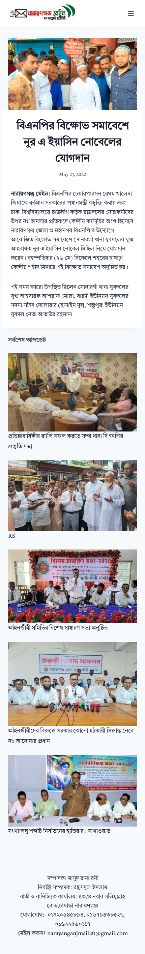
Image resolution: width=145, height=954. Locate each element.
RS (11, 536)
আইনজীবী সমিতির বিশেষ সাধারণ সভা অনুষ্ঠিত (58, 628)
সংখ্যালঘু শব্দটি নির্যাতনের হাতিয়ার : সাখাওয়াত (59, 831)
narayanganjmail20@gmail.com (87, 933)
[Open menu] (130, 13)
